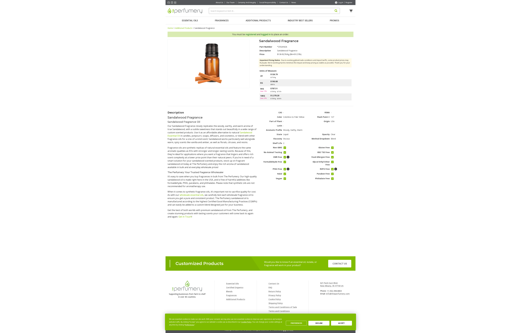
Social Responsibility (267, 2)
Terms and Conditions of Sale (283, 307)
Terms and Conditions (279, 311)
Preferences (296, 323)
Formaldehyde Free (272, 161)
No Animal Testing (273, 152)
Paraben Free (323, 173)
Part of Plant (275, 121)
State (279, 134)
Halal (279, 173)
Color (279, 117)
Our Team (230, 2)
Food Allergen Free (321, 157)
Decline (319, 323)
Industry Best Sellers (300, 20)
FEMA (327, 112)
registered (251, 34)
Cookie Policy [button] (246, 322)
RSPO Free (325, 169)
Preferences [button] (189, 325)
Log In (341, 2)
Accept (341, 323)
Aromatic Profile (274, 130)
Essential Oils (190, 20)
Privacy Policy (275, 295)
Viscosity (277, 138)
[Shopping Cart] (351, 11)
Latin (279, 125)
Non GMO (277, 147)
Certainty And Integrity (247, 2)
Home (170, 28)
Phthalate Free (322, 178)
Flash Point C (323, 117)
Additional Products (258, 20)
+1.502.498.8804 (334, 291)
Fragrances (222, 20)
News (293, 2)
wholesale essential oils (192, 194)
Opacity (326, 134)
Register (349, 2)
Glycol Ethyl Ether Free (321, 163)
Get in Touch (185, 216)
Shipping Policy (276, 303)
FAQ (270, 287)
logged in (266, 34)
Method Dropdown (321, 138)
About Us (219, 2)
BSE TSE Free (323, 152)
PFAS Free (277, 169)
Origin (327, 121)
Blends (229, 291)
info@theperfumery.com (338, 293)
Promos (334, 20)
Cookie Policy (275, 299)
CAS (280, 112)
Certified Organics (234, 287)
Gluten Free (324, 147)
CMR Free (277, 157)
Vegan (279, 178)
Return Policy (275, 291)
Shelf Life (277, 143)
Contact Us (283, 2)
